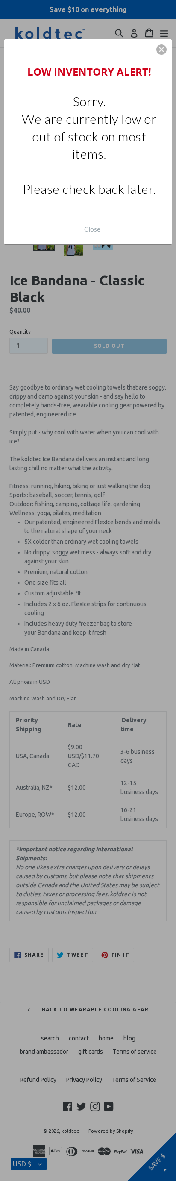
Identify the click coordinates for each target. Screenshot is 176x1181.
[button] (161, 49)
